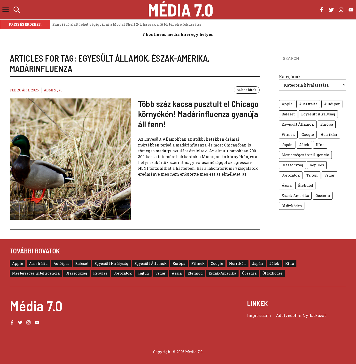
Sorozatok (291, 175)
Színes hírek (246, 90)
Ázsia (287, 185)
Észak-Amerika (295, 195)
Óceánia (323, 195)
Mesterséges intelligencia (305, 155)
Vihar (329, 175)
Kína (320, 144)
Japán (287, 144)
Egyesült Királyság (318, 114)
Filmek (288, 134)
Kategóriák (290, 76)
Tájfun (312, 175)
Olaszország (292, 165)
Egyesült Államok (298, 124)
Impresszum (259, 315)
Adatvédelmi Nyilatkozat (301, 315)
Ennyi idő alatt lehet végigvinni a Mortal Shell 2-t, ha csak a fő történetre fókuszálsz (127, 24)
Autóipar (332, 104)
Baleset (288, 114)
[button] (16, 9)
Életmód (305, 185)
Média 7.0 (180, 9)
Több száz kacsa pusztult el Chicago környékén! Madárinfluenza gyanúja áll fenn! (198, 113)
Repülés (317, 165)
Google (308, 134)
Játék (304, 144)
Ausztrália (308, 104)
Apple (287, 104)
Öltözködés (292, 205)
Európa (326, 124)
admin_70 (53, 90)
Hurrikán (328, 134)
